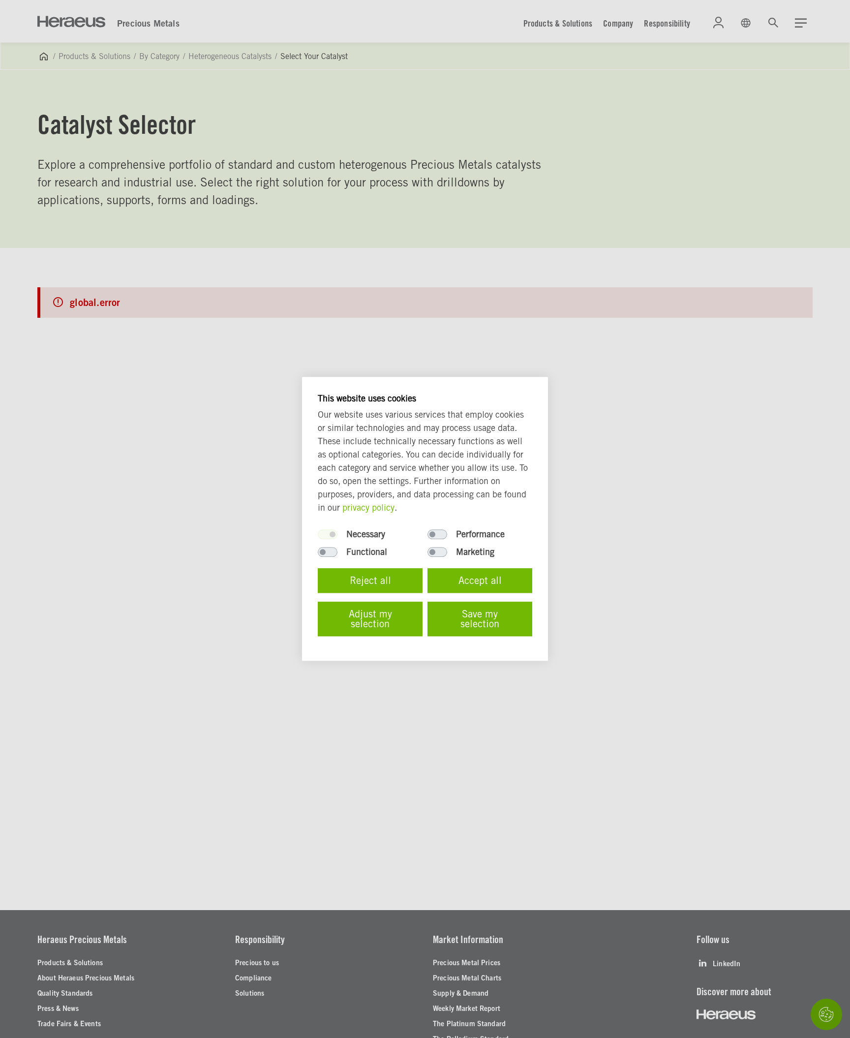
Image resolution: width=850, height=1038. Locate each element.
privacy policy (368, 508)
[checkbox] (327, 535)
